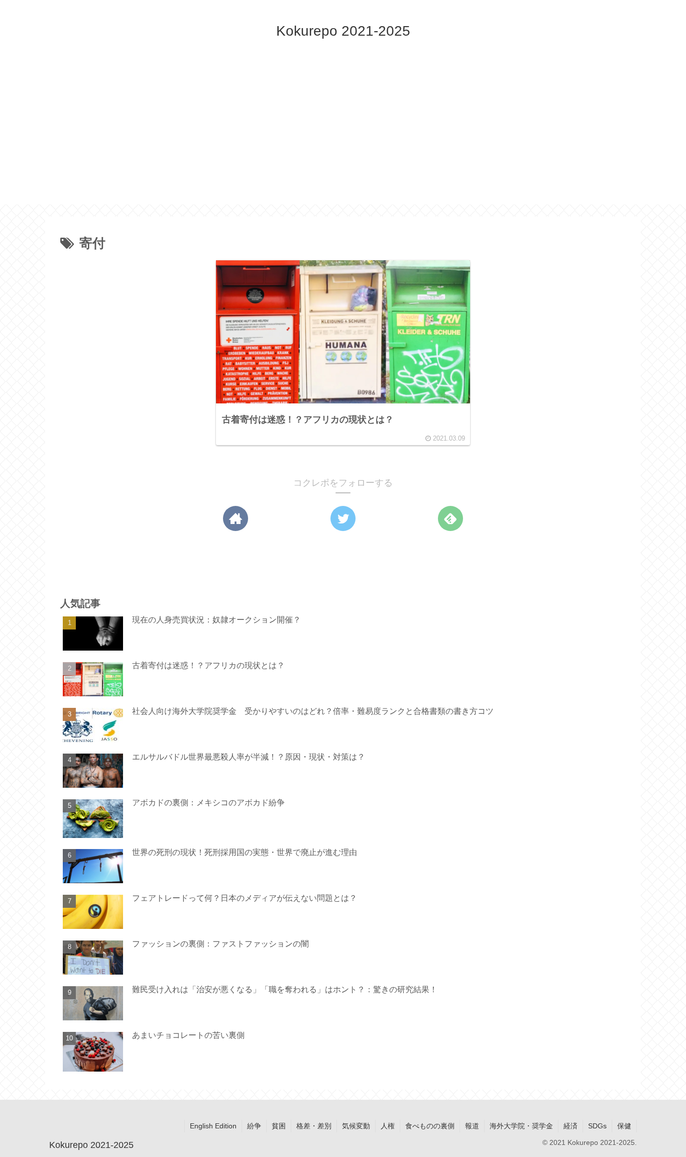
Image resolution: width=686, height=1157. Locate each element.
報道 (472, 1126)
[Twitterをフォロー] (343, 518)
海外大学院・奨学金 (521, 1126)
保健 (624, 1126)
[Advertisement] (343, 134)
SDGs (597, 1126)
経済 (570, 1126)
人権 (388, 1126)
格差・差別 (313, 1126)
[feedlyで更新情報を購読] (450, 518)
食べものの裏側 (429, 1126)
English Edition (213, 1126)
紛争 (254, 1126)
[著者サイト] (235, 518)
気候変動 (356, 1126)
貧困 (279, 1126)
